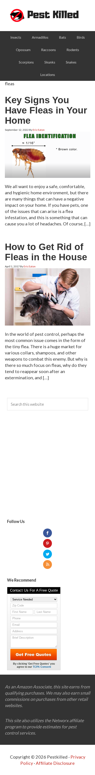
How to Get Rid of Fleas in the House (46, 252)
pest (47, 15)
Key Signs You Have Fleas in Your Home (46, 110)
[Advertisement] (47, 465)
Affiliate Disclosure (55, 763)
